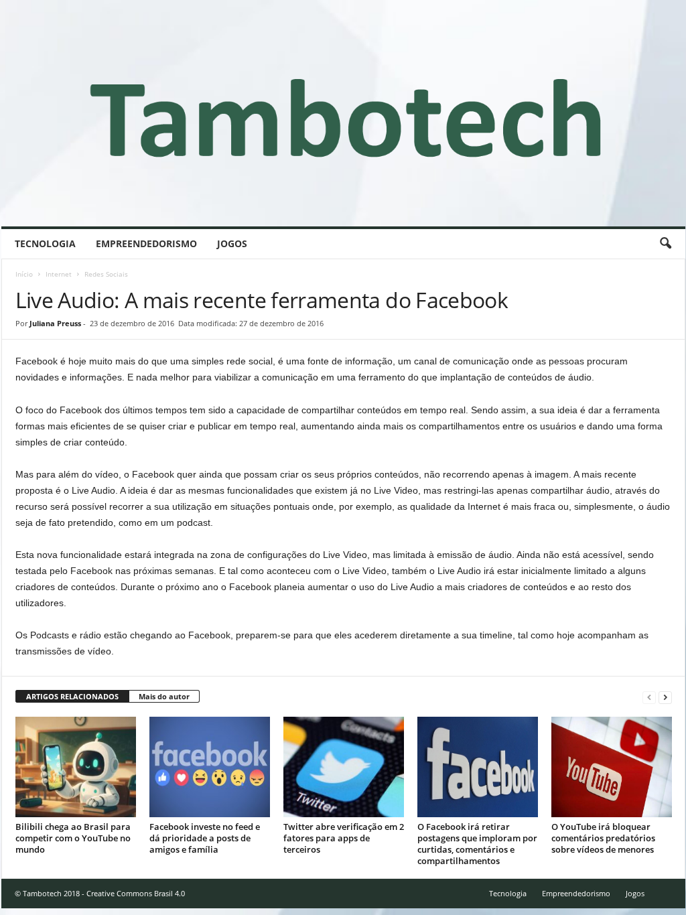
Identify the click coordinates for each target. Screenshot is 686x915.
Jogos (232, 243)
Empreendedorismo (146, 243)
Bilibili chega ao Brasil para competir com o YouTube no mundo (73, 838)
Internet (59, 274)
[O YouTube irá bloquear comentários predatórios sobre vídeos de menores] (611, 767)
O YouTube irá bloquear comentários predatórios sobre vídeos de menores (603, 838)
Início (24, 274)
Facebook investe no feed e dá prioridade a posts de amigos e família (204, 838)
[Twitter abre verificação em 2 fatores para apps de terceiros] (343, 767)
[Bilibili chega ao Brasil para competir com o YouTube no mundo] (75, 767)
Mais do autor (164, 696)
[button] (665, 244)
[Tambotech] (343, 113)
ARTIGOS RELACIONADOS (72, 696)
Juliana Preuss (55, 323)
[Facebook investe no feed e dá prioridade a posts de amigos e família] (209, 767)
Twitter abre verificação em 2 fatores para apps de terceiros (343, 838)
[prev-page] (649, 697)
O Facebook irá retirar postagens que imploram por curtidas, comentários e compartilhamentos (477, 844)
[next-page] (665, 697)
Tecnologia (45, 243)
